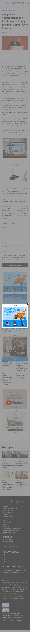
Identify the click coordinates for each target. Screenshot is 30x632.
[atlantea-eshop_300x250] (15, 326)
